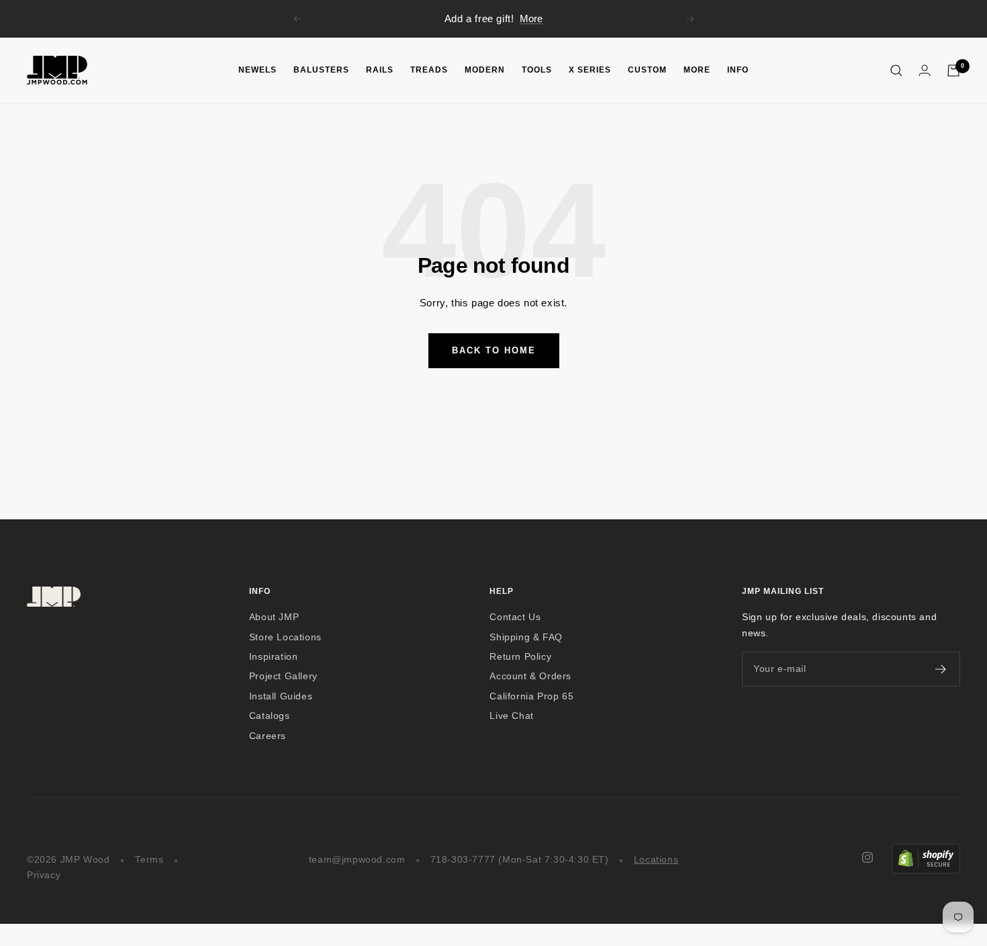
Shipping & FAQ (525, 637)
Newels (257, 70)
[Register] (941, 669)
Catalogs (269, 716)
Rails (379, 70)
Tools (537, 70)
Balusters (321, 70)
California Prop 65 (531, 696)
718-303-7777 (463, 860)
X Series (590, 70)
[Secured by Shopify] (926, 852)
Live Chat (511, 716)
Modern (485, 70)
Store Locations (285, 637)
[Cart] (953, 70)
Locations (656, 860)
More (531, 18)
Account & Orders (530, 676)
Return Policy (520, 657)
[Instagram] (867, 857)
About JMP (274, 617)
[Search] (896, 70)
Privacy (43, 875)
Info (738, 70)
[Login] (925, 70)
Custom (647, 70)
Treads (429, 70)
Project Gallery (283, 676)
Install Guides (280, 696)
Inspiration (273, 657)
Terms (149, 860)
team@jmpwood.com (357, 860)
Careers (267, 736)
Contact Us (514, 617)
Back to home (494, 350)
